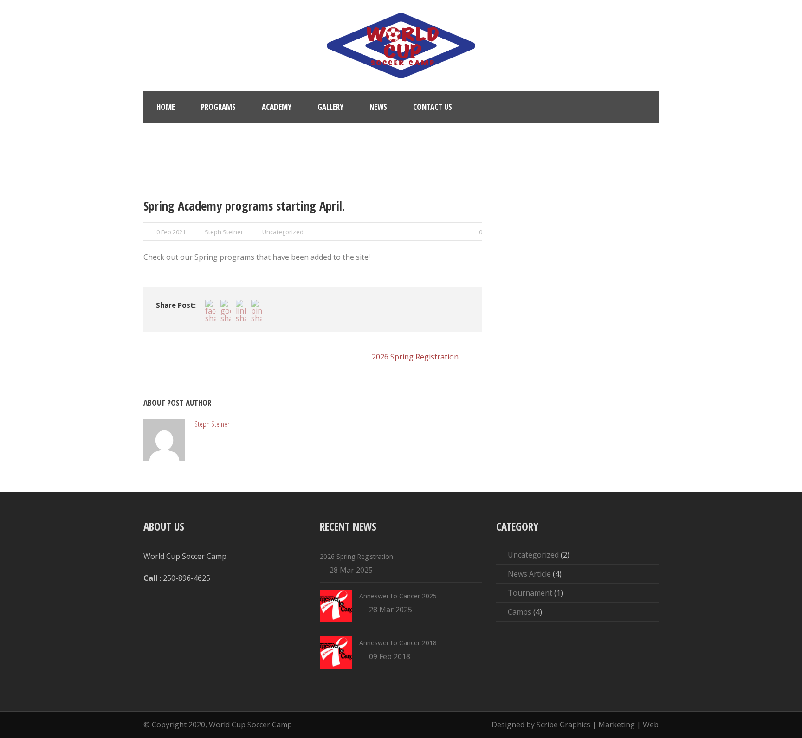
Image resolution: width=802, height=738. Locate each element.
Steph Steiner (224, 232)
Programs (218, 107)
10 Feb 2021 (169, 232)
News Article (529, 574)
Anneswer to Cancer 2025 (398, 595)
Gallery (330, 107)
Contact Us (432, 107)
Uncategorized (283, 232)
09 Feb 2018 (389, 656)
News (378, 107)
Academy (276, 107)
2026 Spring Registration (356, 556)
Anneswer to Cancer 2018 (398, 642)
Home (165, 107)
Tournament (530, 593)
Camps (519, 612)
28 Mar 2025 (351, 570)
